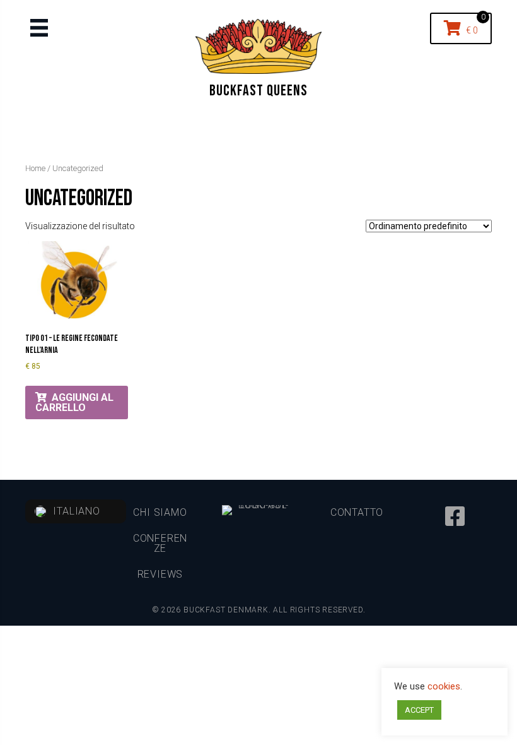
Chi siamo (160, 512)
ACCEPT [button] (419, 710)
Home (35, 168)
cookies (443, 686)
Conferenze (160, 543)
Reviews (160, 574)
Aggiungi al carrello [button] (74, 402)
